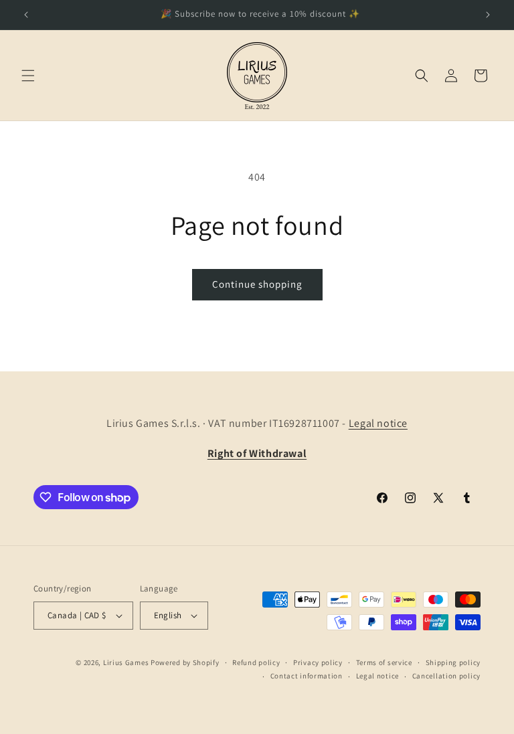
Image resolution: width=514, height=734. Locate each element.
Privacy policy (318, 662)
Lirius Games (126, 662)
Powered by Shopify (185, 662)
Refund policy (256, 662)
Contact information (306, 675)
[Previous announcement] (26, 14)
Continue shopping (257, 284)
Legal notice (378, 423)
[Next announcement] (488, 14)
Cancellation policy (446, 675)
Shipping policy (453, 662)
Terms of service (384, 662)
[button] (28, 75)
